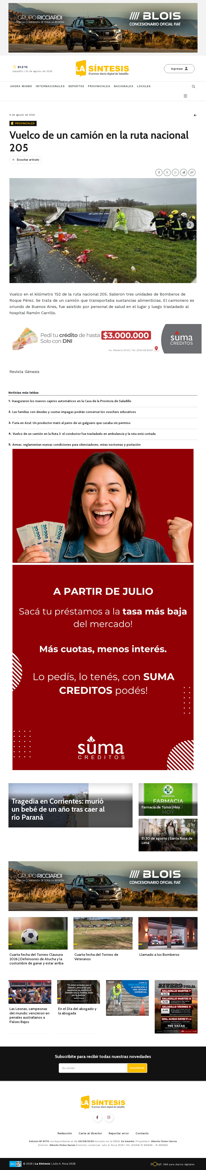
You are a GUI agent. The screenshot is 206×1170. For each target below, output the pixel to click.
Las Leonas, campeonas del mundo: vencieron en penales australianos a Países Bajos (29, 1015)
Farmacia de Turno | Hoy (161, 807)
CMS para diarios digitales (179, 1164)
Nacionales (123, 86)
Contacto (142, 1133)
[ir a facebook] (97, 1117)
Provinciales (99, 86)
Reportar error (119, 1133)
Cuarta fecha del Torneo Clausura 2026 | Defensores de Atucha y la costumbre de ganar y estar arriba (36, 958)
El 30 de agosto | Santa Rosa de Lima (167, 840)
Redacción (65, 1133)
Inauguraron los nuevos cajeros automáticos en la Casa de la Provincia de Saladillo (71, 401)
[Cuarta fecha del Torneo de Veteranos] (103, 933)
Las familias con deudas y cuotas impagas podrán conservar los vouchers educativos (74, 412)
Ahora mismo (21, 86)
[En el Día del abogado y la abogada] (78, 992)
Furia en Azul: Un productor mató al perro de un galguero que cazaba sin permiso (71, 423)
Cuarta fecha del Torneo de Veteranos (96, 956)
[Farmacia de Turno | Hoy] (168, 799)
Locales (144, 86)
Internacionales (50, 86)
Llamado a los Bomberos (159, 954)
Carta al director (90, 1133)
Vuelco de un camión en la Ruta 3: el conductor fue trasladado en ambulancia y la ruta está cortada (84, 434)
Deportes (76, 86)
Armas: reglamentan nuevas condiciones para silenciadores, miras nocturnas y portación (76, 444)
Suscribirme (137, 1067)
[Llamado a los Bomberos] (168, 933)
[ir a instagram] (109, 1117)
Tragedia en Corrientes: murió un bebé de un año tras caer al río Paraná (58, 809)
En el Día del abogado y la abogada (77, 1011)
